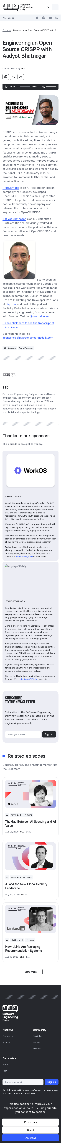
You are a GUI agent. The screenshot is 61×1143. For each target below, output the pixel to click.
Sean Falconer (26, 348)
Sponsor (6, 1042)
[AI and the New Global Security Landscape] (30, 856)
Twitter (36, 1042)
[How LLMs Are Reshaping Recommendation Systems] (30, 919)
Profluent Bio (11, 188)
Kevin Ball (16, 814)
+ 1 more (27, 814)
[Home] (18, 7)
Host (5, 1070)
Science (12, 348)
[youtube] (50, 18)
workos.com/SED (24, 556)
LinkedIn (37, 1048)
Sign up (49, 734)
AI (4, 348)
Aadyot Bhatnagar (14, 219)
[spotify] (43, 18)
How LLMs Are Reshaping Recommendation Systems (23, 949)
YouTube (37, 1036)
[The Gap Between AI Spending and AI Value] (30, 794)
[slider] (25, 87)
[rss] (56, 18)
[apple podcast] (37, 18)
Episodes (7, 30)
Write (5, 1064)
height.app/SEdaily (28, 679)
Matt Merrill (17, 940)
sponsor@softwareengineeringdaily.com (28, 337)
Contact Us (8, 1036)
